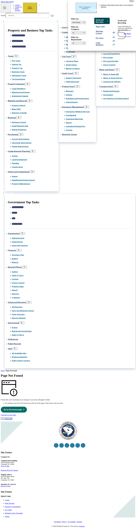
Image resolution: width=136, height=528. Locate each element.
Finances (12, 250)
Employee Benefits (19, 357)
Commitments (72, 102)
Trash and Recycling (100, 21)
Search (3, 15)
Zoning (15, 156)
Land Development (19, 160)
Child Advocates (72, 82)
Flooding (15, 163)
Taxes (10, 56)
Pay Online (8, 510)
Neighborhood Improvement (23, 180)
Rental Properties (19, 130)
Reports (15, 262)
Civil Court (66, 57)
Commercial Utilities (111, 82)
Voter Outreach (18, 314)
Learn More (126, 33)
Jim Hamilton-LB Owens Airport (116, 99)
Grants (15, 176)
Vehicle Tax (16, 64)
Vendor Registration (20, 147)
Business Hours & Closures (9, 470)
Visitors (7, 516)
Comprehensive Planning (19, 151)
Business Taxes (18, 72)
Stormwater (108, 95)
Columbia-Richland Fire (75, 126)
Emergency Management (73, 107)
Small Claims (71, 65)
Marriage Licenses (99, 32)
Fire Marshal (71, 115)
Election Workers (19, 318)
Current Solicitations (20, 139)
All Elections (17, 307)
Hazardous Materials (74, 119)
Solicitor (15, 294)
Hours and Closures (20, 246)
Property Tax (17, 68)
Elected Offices (15, 267)
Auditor (15, 272)
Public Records (14, 344)
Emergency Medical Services (78, 112)
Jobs (10, 349)
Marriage (69, 91)
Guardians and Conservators (77, 99)
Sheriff (69, 123)
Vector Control (109, 65)
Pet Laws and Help (110, 61)
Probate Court (68, 86)
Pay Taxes (16, 61)
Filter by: (75, 19)
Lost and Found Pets (111, 54)
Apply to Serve (18, 335)
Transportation (106, 86)
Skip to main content (7, 1)
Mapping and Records (17, 101)
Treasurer (16, 298)
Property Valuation (16, 84)
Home (3, 371)
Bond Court (70, 52)
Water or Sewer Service (112, 78)
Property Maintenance (21, 184)
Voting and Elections (17, 302)
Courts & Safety (65, 21)
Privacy (64, 522)
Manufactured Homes (21, 92)
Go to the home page (13, 410)
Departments (17, 242)
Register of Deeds (19, 113)
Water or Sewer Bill (111, 74)
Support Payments (73, 78)
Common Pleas (72, 61)
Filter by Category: (75, 28)
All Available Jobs (19, 353)
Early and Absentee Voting (23, 311)
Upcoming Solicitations (21, 143)
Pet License (108, 58)
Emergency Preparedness (13, 506)
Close (131, 1)
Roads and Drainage (111, 91)
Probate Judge (18, 287)
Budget (15, 259)
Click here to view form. (8, 415)
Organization (14, 233)
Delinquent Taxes (19, 76)
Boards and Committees (22, 331)
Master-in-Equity (73, 69)
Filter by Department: (76, 38)
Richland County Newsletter (14, 513)
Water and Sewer (106, 70)
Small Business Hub (20, 126)
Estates (69, 95)
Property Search (18, 105)
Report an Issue (6, 486)
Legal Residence (18, 89)
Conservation (17, 167)
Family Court (67, 73)
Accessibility (72, 522)
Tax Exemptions (18, 79)
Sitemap (79, 522)
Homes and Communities (18, 172)
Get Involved (13, 323)
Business (12, 118)
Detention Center (69, 134)
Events (14, 328)
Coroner (69, 130)
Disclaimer (57, 522)
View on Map (5, 466)
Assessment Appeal (20, 96)
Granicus (82, 526)
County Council (18, 283)
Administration (18, 238)
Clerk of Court (17, 275)
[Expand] (23, 21)
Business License (19, 122)
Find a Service (30, 7)
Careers (7, 500)
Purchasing (13, 134)
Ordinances (13, 339)
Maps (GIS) (16, 109)
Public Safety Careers (21, 361)
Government (9, 193)
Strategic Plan (18, 255)
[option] (58, 6)
